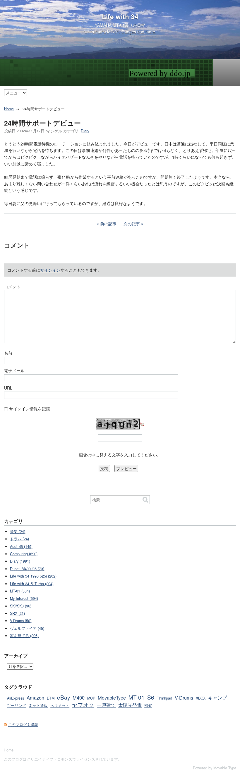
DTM (50, 698)
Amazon (35, 697)
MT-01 (136, 697)
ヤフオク (83, 704)
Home (9, 108)
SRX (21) (17, 613)
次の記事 (132, 223)
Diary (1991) (20, 561)
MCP (91, 698)
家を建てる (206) (24, 635)
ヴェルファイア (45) (27, 628)
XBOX (200, 698)
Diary (85, 130)
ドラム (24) (19, 538)
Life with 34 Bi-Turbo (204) (32, 583)
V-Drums (184, 697)
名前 (8, 353)
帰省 (148, 705)
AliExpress (15, 698)
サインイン (50, 270)
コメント (12, 287)
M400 (79, 697)
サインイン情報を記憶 (29, 409)
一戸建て (106, 704)
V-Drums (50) (20, 620)
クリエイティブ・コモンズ (49, 759)
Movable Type (224, 768)
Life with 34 (120, 16)
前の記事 (108, 223)
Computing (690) (23, 553)
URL (8, 388)
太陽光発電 (130, 704)
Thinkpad (164, 698)
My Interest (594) (24, 598)
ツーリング (16, 705)
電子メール (14, 370)
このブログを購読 (23, 724)
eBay (63, 697)
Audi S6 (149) (21, 546)
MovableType (112, 697)
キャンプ (217, 697)
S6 (150, 697)
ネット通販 (38, 705)
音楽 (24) (17, 531)
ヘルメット (59, 705)
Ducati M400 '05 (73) (27, 568)
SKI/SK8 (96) (20, 606)
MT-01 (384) (20, 591)
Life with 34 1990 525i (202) (33, 576)
